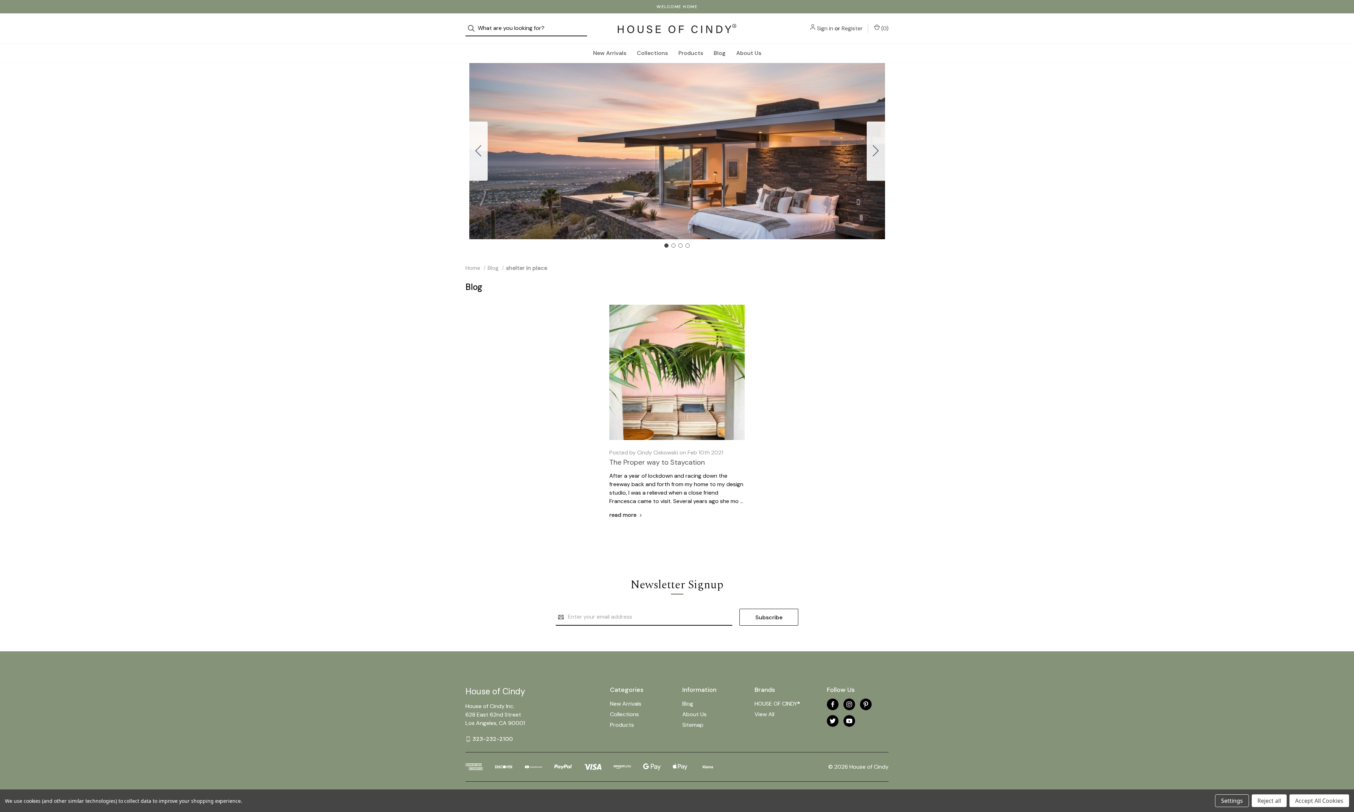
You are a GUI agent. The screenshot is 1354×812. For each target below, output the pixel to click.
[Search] (473, 28)
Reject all (1269, 801)
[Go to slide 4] (478, 151)
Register (852, 28)
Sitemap (692, 725)
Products (690, 53)
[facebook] (833, 704)
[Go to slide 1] (666, 245)
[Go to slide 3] (680, 245)
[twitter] (833, 721)
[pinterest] (866, 704)
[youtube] (849, 721)
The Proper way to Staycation (657, 462)
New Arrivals (609, 53)
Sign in (825, 28)
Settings (1232, 801)
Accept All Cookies (1319, 801)
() (884, 28)
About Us (748, 53)
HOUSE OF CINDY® (777, 703)
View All (764, 714)
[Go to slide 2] (876, 151)
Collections (652, 53)
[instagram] (849, 704)
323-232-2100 (492, 739)
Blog (720, 53)
